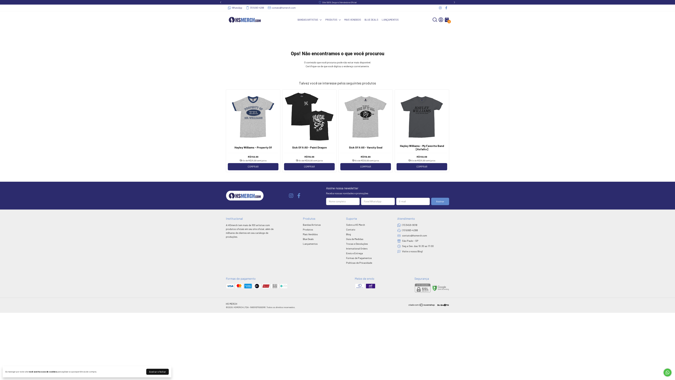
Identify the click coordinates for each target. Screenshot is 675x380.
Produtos (331, 19)
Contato (350, 229)
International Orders (357, 248)
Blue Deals (371, 19)
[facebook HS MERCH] (446, 8)
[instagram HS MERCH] (440, 8)
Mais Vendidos (352, 19)
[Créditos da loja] (442, 304)
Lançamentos (390, 19)
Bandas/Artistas (308, 19)
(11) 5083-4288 (257, 7)
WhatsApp (237, 7)
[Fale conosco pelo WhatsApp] (667, 372)
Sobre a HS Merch (355, 224)
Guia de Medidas (354, 239)
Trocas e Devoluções (357, 243)
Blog (348, 234)
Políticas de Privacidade (359, 262)
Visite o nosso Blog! (412, 251)
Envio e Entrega (354, 253)
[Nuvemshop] (421, 305)
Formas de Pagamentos (359, 257)
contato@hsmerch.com (284, 7)
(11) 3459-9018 (409, 224)
